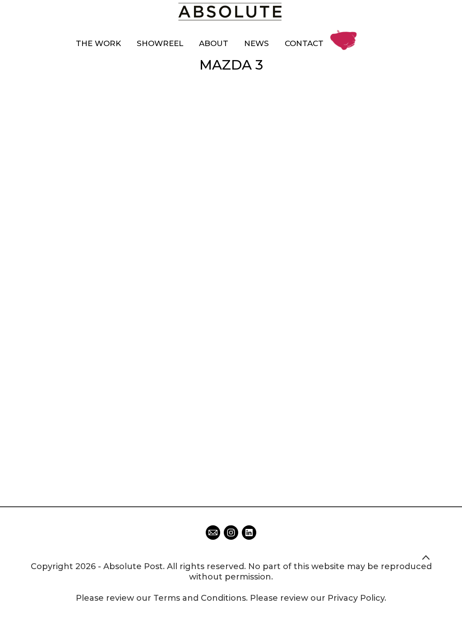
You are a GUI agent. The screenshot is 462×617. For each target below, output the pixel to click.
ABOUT (213, 43)
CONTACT (304, 43)
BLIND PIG (346, 33)
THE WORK (98, 43)
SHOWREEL (160, 43)
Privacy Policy (356, 598)
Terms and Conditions (199, 598)
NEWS (256, 43)
